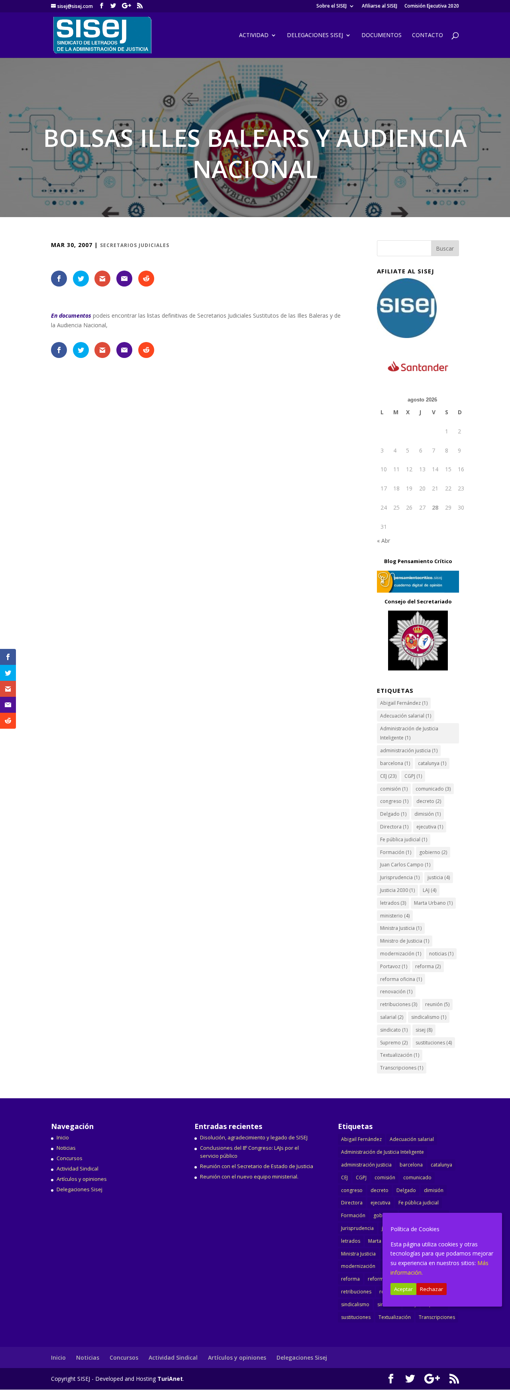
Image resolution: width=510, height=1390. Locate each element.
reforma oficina (401, 979)
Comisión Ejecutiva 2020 (431, 6)
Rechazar (431, 1289)
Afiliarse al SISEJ (379, 6)
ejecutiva (429, 826)
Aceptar (403, 1289)
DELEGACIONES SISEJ (315, 35)
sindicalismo (428, 1017)
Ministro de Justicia (404, 940)
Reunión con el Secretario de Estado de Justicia (256, 1166)
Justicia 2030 (397, 890)
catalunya (432, 763)
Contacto (427, 35)
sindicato (394, 1029)
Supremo (394, 1042)
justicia (439, 877)
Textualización (399, 1055)
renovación (396, 991)
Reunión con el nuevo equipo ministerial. (249, 1176)
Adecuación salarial (405, 715)
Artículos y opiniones (82, 1178)
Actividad (254, 35)
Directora (394, 826)
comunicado (433, 788)
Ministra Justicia (401, 928)
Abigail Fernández (404, 703)
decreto (428, 801)
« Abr (383, 540)
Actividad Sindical (77, 1168)
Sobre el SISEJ (331, 6)
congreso (394, 801)
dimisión (427, 814)
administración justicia (408, 750)
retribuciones (398, 1004)
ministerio (395, 915)
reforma (428, 966)
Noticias (66, 1147)
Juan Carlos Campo (405, 864)
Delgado (393, 814)
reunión (437, 1004)
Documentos (381, 35)
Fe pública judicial (403, 839)
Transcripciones (401, 1067)
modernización (400, 953)
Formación (395, 852)
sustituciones (434, 1042)
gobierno (433, 852)
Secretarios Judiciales (134, 245)
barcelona (395, 763)
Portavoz (393, 966)
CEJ (388, 776)
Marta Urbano (433, 903)
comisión (394, 788)
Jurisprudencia (400, 877)
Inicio (63, 1137)
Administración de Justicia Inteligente (409, 733)
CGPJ (413, 776)
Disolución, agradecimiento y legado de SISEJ (254, 1137)
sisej (424, 1029)
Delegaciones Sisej (79, 1189)
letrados (393, 903)
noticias (441, 953)
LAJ (429, 890)
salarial (391, 1017)
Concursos (69, 1158)
